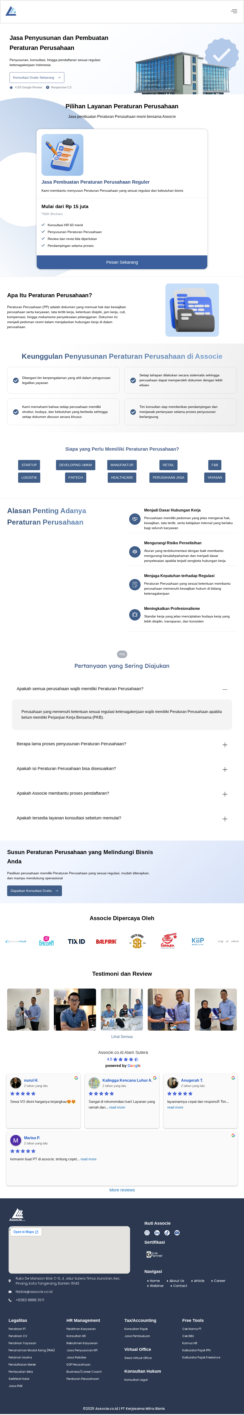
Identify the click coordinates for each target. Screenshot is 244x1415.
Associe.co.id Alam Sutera (123, 1052)
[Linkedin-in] (157, 1232)
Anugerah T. (192, 1080)
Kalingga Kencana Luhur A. (127, 1080)
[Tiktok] (167, 1232)
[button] (29, 465)
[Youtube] (177, 1232)
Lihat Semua (122, 1037)
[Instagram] (147, 1232)
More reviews (122, 1190)
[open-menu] (234, 11)
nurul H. (31, 1080)
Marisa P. (32, 1138)
